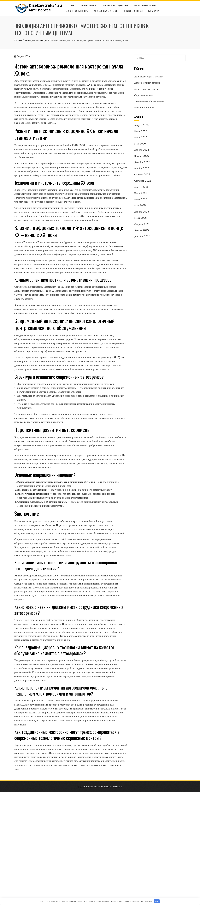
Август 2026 (141, 125)
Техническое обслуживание (115, 5)
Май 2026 (140, 143)
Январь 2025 (141, 230)
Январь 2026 (141, 156)
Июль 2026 (140, 131)
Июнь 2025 (140, 199)
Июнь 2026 (140, 137)
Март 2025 (140, 218)
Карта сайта (153, 10)
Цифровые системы (133, 10)
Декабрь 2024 (142, 236)
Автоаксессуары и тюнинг (106, 10)
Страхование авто (88, 5)
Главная (70, 5)
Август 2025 (141, 187)
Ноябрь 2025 (141, 168)
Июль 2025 (140, 193)
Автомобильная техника (145, 5)
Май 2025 (140, 205)
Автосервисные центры (77, 10)
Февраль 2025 (142, 224)
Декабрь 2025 (142, 162)
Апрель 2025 (141, 211)
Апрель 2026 (141, 150)
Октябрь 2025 (142, 174)
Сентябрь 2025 (142, 180)
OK (156, 901)
